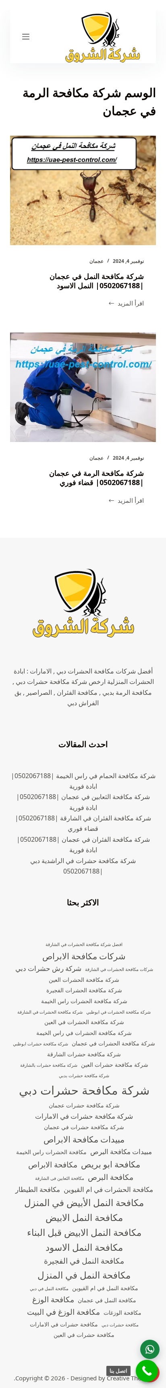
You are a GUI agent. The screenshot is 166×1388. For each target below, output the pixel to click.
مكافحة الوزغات (122, 1312)
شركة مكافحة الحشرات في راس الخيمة (84, 1033)
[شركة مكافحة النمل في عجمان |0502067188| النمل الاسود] (83, 190)
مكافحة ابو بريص (110, 1164)
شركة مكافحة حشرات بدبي (84, 1075)
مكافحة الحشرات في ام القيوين (108, 1189)
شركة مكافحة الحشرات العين (84, 979)
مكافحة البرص (110, 1177)
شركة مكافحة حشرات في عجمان (84, 1127)
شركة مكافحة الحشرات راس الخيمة (84, 1001)
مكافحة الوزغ (53, 1299)
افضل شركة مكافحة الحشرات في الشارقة (84, 944)
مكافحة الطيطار (37, 1189)
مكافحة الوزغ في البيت (63, 1312)
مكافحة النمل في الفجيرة (84, 1261)
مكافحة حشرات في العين (84, 1334)
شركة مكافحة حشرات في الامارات (84, 1116)
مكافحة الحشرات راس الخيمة (51, 1152)
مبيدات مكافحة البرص (121, 1151)
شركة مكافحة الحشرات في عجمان (113, 1043)
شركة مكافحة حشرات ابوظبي (40, 1044)
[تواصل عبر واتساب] (150, 1349)
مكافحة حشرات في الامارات (64, 1324)
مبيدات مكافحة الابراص (84, 1139)
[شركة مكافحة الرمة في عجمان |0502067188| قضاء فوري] (83, 387)
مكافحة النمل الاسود (84, 1247)
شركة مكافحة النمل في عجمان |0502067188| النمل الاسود (97, 280)
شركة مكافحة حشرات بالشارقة (48, 1065)
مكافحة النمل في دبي (49, 1288)
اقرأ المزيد (126, 303)
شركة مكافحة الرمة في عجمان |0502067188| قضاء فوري (96, 477)
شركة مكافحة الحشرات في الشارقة (50, 1012)
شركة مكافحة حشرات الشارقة (84, 1054)
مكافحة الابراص (52, 1164)
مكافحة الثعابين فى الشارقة (59, 1178)
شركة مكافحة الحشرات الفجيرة (84, 990)
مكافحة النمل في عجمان (107, 1300)
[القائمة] (25, 36)
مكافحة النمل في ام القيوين (105, 1288)
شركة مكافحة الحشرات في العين (84, 1022)
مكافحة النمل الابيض (84, 1217)
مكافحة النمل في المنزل (84, 1275)
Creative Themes (130, 1378)
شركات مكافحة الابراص (84, 956)
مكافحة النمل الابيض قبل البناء (84, 1232)
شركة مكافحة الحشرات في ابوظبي (118, 1012)
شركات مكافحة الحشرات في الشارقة (119, 969)
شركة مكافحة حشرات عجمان (84, 1105)
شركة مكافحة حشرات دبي (84, 1090)
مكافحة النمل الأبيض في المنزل (84, 1202)
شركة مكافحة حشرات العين (114, 1064)
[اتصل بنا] (147, 1371)
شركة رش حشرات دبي (48, 968)
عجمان (96, 261)
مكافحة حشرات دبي (120, 1325)
